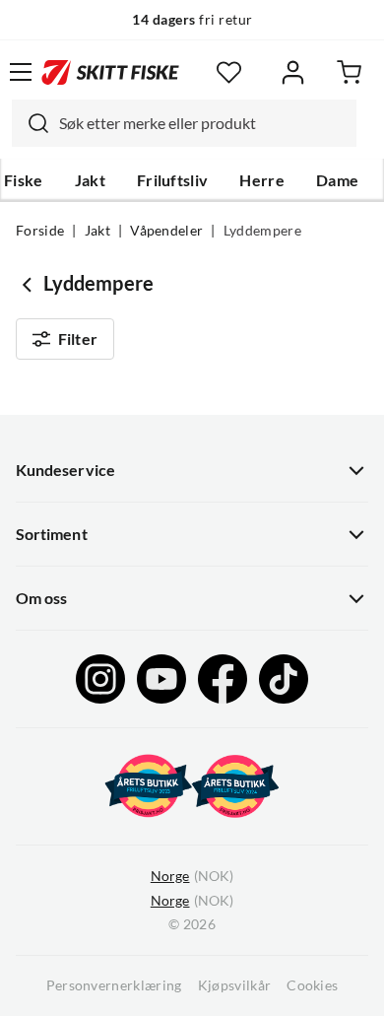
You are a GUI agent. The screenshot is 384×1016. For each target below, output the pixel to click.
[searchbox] (202, 123)
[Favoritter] (229, 72)
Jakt (90, 180)
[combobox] (184, 123)
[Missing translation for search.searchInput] (30, 123)
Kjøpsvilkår (235, 985)
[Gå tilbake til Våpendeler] (29, 284)
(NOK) (192, 876)
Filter (77, 339)
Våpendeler (166, 230)
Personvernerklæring (114, 985)
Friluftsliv (173, 180)
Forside (40, 230)
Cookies (312, 985)
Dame (337, 180)
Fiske (23, 180)
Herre (262, 180)
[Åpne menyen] (20, 72)
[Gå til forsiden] (110, 72)
